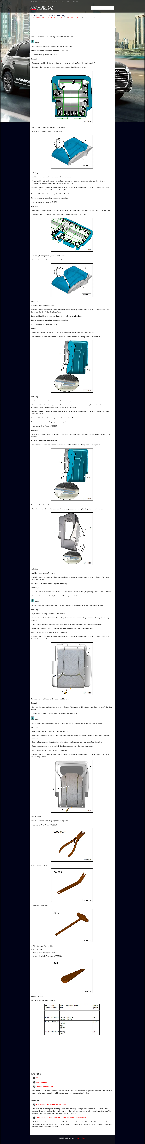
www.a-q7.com (81, 1138)
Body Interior (63, 17)
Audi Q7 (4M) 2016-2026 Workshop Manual (43, 17)
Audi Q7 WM (54, 2)
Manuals (34, 2)
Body (57, 17)
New (62, 2)
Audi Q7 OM (43, 2)
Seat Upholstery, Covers (74, 17)
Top (68, 2)
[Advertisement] (72, 27)
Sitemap (75, 2)
